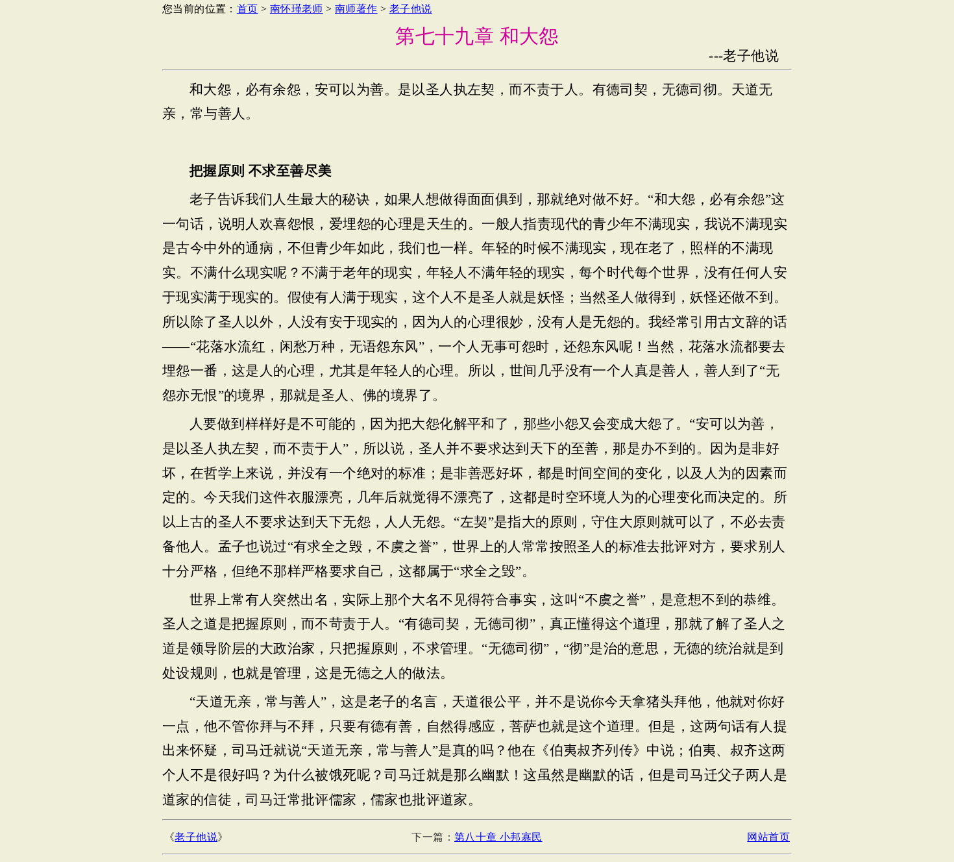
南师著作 (356, 8)
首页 (247, 8)
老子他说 (410, 8)
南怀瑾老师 (296, 8)
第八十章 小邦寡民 (498, 837)
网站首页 (768, 837)
